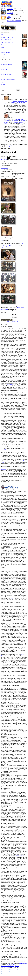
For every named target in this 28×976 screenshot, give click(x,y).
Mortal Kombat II (4, 69)
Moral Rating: (4, 168)
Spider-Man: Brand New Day (7, 42)
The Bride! (3, 84)
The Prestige (23, 120)
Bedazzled (10, 103)
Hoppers (2, 82)
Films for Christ (23, 963)
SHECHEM (10, 9)
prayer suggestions (9, 146)
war (1, 240)
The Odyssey (3, 44)
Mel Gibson (3, 469)
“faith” (11, 598)
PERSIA (9, 17)
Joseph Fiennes (4, 309)
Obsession (3, 77)
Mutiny (2, 34)
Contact (17, 966)
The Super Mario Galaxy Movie (8, 79)
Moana (2, 47)
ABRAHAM (10, 13)
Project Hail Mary (5, 62)
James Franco (20, 307)
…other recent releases (6, 87)
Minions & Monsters (5, 52)
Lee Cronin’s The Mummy (6, 74)
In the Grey (3, 67)
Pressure (2, 72)
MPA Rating (4, 159)
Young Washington (5, 49)
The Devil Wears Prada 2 (6, 64)
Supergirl (3, 54)
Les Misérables (14, 120)
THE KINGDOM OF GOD (14, 21)
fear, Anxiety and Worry (6, 246)
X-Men (6, 122)
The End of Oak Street (6, 39)
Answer (22, 243)
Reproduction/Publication (7, 966)
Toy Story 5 (3, 57)
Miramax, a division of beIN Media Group (11, 322)
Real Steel (15, 122)
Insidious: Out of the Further (7, 37)
